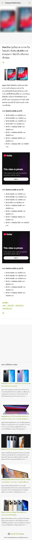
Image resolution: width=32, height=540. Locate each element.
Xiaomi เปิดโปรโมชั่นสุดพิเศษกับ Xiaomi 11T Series (15, 449)
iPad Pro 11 (19, 305)
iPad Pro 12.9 (7, 309)
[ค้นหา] (29, 3)
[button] (3, 62)
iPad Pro (11, 305)
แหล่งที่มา (5, 303)
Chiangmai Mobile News (13, 3)
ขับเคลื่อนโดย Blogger (17, 534)
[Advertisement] (16, 345)
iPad (4, 305)
